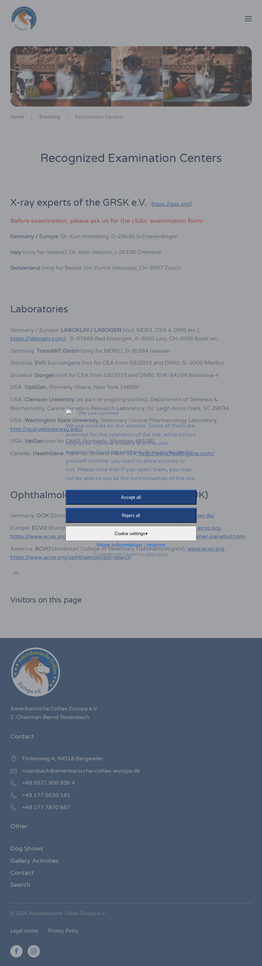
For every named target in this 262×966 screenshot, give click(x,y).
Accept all (131, 497)
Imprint (155, 545)
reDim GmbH (156, 554)
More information (119, 545)
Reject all (131, 515)
